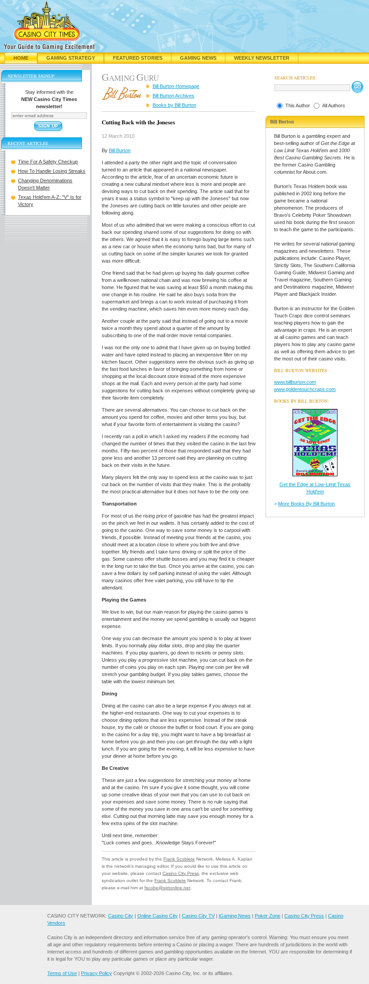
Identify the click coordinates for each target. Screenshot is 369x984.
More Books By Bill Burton (306, 503)
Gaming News (198, 58)
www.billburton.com (295, 382)
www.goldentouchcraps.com (305, 389)
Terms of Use (62, 973)
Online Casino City (157, 915)
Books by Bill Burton (174, 105)
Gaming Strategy (70, 58)
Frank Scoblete (179, 859)
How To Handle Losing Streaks (52, 171)
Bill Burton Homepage (176, 86)
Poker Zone (267, 915)
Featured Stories (137, 58)
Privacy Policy (96, 973)
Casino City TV (198, 915)
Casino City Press (180, 873)
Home (21, 58)
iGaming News (235, 915)
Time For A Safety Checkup (48, 161)
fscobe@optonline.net (167, 887)
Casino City (120, 915)
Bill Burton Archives (173, 95)
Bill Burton (119, 150)
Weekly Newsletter (261, 58)
